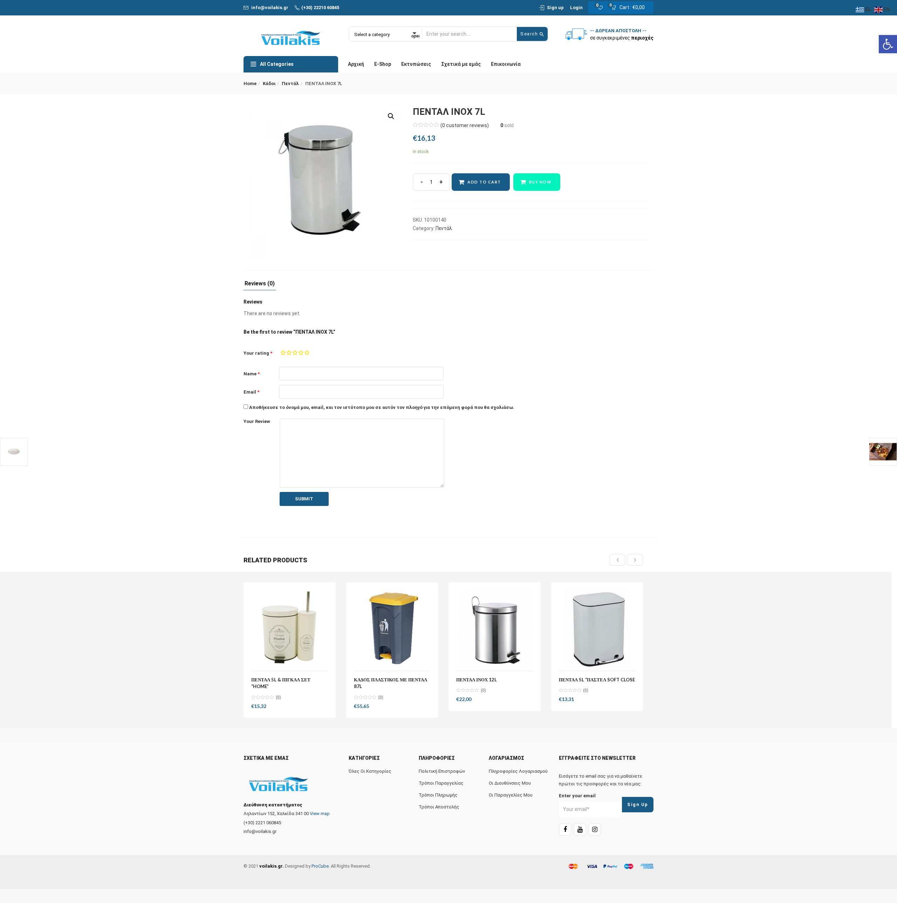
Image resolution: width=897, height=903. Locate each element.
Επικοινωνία (506, 64)
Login (576, 7)
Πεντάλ (290, 83)
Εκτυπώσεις (416, 64)
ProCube (320, 866)
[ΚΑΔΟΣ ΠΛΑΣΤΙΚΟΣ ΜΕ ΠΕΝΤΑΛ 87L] (392, 628)
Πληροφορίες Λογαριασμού (518, 771)
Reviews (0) (260, 284)
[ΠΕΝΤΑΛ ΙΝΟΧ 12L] (494, 628)
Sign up (555, 7)
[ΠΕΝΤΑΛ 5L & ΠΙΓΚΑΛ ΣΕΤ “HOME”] (289, 628)
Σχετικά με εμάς (461, 64)
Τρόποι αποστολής (439, 807)
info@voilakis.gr (269, 7)
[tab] (260, 285)
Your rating (258, 353)
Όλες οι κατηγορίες (370, 771)
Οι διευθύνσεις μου (510, 783)
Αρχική (356, 64)
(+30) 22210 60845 (320, 7)
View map (320, 813)
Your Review (257, 421)
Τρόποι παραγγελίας (441, 783)
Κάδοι (269, 83)
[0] (673, 817)
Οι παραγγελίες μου (511, 795)
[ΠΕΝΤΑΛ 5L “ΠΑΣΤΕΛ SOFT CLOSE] (597, 628)
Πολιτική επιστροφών (442, 771)
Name (252, 373)
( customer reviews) (464, 125)
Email (251, 392)
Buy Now (540, 182)
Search (530, 33)
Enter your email (577, 795)
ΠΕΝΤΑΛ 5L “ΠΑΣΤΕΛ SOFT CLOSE (597, 679)
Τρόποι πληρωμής (438, 795)
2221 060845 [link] (268, 822)
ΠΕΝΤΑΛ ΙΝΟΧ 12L (476, 679)
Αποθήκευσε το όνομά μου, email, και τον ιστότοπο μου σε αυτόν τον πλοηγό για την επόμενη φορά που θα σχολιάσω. (381, 407)
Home (250, 83)
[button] (630, 7)
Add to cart (484, 182)
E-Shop (382, 64)
